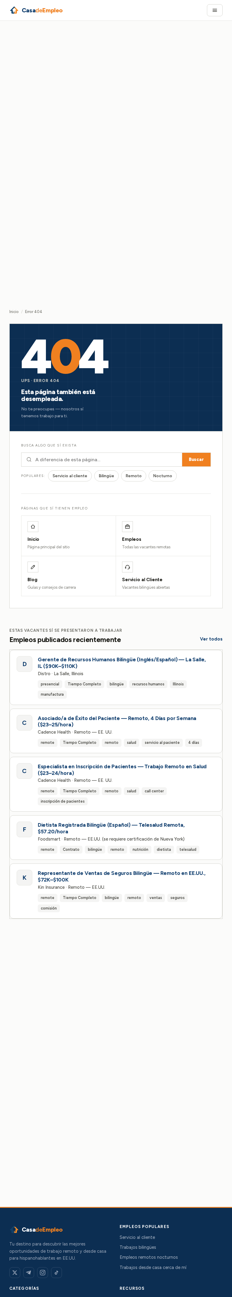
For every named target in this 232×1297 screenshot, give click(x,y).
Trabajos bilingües (138, 1247)
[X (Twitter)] (14, 1272)
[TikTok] (56, 1272)
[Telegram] (28, 1272)
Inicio (14, 311)
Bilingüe (106, 475)
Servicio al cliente (70, 475)
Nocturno (162, 475)
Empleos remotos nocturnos (149, 1257)
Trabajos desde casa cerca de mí (153, 1267)
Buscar (196, 459)
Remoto (134, 475)
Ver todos (211, 639)
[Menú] (215, 10)
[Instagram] (42, 1272)
